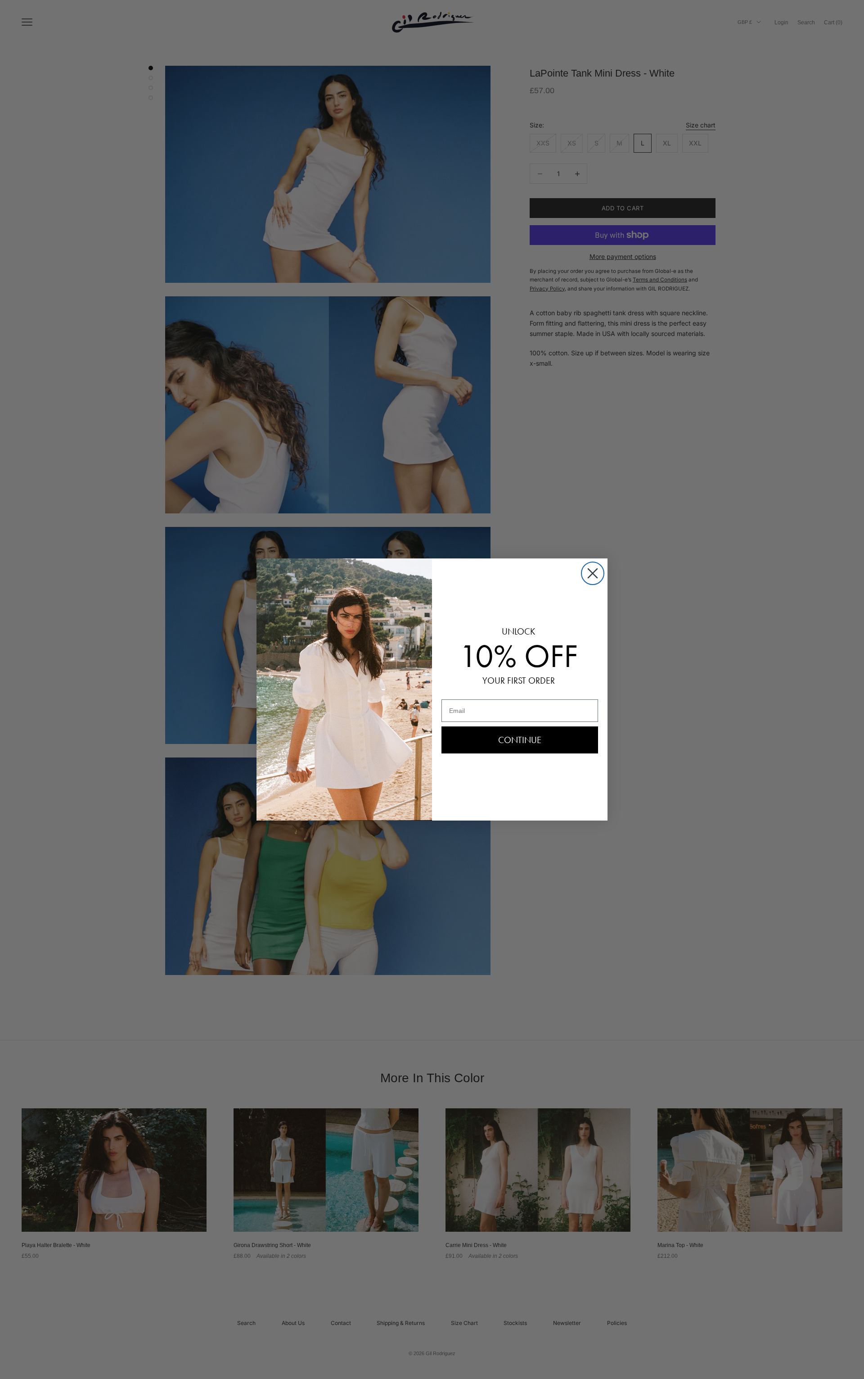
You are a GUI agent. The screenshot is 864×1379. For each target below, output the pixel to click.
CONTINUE (519, 740)
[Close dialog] (592, 573)
